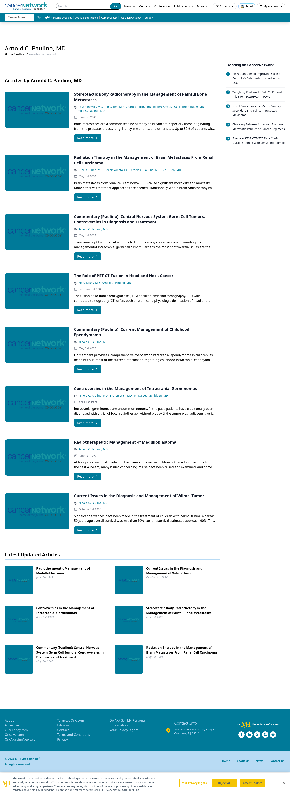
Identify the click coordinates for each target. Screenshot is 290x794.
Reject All (224, 783)
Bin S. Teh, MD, (114, 107)
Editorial (63, 725)
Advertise (12, 725)
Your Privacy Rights (124, 730)
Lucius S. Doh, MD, (91, 170)
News (128, 6)
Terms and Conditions (73, 734)
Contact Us (276, 761)
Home (9, 54)
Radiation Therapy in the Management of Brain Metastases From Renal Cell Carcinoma (181, 650)
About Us (243, 761)
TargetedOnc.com (70, 720)
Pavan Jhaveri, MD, (91, 107)
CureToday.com (16, 730)
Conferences (162, 6)
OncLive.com (14, 734)
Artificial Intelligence (86, 17)
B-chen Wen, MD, (121, 395)
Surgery (149, 17)
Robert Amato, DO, (165, 107)
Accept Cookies (252, 783)
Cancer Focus (16, 17)
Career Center (109, 17)
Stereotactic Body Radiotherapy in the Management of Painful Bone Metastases (178, 610)
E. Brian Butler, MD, (192, 107)
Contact (63, 730)
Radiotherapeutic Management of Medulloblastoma (63, 570)
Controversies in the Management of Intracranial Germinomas (65, 610)
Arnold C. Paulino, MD (90, 111)
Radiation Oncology (130, 17)
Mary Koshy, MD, (89, 283)
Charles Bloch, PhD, (139, 107)
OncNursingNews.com (21, 739)
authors (21, 54)
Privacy (62, 739)
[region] (145, 783)
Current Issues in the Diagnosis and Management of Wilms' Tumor (174, 570)
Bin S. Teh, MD (171, 170)
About (9, 720)
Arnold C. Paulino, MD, (145, 170)
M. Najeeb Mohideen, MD (151, 395)
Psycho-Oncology (62, 17)
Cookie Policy (130, 790)
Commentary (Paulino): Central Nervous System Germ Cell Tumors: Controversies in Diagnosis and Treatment (70, 652)
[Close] (283, 782)
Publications (182, 6)
